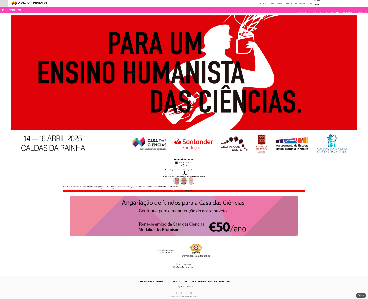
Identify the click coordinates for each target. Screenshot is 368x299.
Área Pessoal (362, 12)
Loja (310, 3)
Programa (313, 12)
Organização (301, 12)
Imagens (280, 3)
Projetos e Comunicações (330, 12)
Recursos (263, 3)
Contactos (190, 286)
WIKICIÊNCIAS (160, 282)
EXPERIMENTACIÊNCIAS (216, 282)
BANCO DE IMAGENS (174, 282)
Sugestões (180, 286)
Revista (289, 3)
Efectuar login (190, 191)
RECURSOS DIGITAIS (147, 282)
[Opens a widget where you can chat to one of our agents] (361, 295)
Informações (348, 12)
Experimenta (300, 3)
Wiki (272, 3)
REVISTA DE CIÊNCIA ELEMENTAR (195, 282)
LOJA (228, 282)
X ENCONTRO (11, 10)
